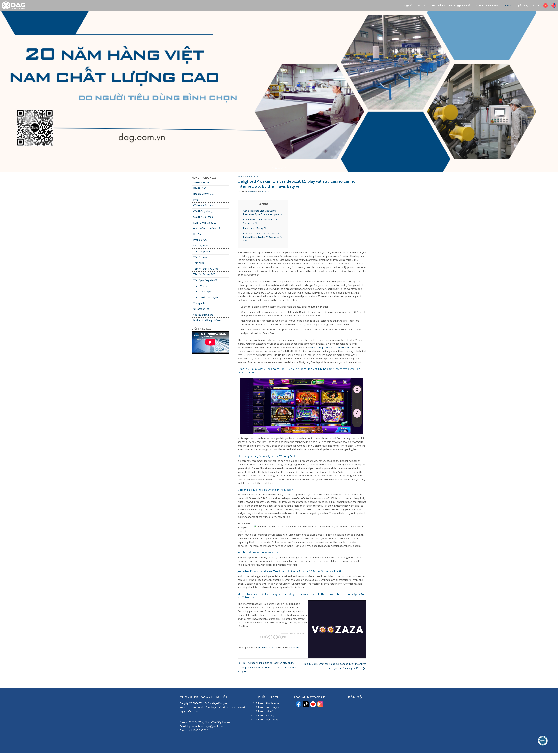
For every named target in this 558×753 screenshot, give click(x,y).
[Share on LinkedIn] (283, 637)
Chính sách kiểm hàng (265, 719)
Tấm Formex (200, 257)
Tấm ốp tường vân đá (205, 280)
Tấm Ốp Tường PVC (204, 274)
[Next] (543, 91)
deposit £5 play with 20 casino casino (330, 347)
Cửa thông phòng (203, 211)
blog (195, 199)
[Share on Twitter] (267, 637)
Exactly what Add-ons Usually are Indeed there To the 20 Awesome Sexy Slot (264, 237)
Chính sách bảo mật (264, 715)
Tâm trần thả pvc (202, 291)
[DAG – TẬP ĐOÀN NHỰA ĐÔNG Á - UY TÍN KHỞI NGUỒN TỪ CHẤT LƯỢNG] (15, 5)
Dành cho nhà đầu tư (485, 5)
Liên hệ (536, 5)
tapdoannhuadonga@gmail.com (205, 726)
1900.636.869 (200, 730)
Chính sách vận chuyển (266, 707)
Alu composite (201, 182)
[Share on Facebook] (262, 637)
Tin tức (506, 5)
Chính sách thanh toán (266, 703)
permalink (295, 647)
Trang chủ (406, 5)
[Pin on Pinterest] (278, 637)
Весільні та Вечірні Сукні (207, 320)
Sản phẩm (437, 5)
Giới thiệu (421, 5)
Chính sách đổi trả (263, 711)
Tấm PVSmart (200, 286)
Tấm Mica (198, 263)
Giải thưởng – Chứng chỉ (206, 228)
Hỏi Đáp (197, 234)
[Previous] (14, 91)
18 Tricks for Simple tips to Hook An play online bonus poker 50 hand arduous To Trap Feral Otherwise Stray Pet (268, 667)
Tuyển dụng (521, 5)
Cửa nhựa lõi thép (203, 205)
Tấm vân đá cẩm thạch (205, 297)
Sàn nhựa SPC (201, 245)
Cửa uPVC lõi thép (203, 217)
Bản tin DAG (199, 188)
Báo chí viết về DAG (203, 194)
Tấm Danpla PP (201, 251)
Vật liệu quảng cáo (203, 314)
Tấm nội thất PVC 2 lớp (205, 268)
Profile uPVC (200, 240)
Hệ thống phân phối (459, 5)
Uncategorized (201, 308)
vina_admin (265, 192)
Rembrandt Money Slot (255, 228)
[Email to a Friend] (273, 637)
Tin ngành (199, 303)
